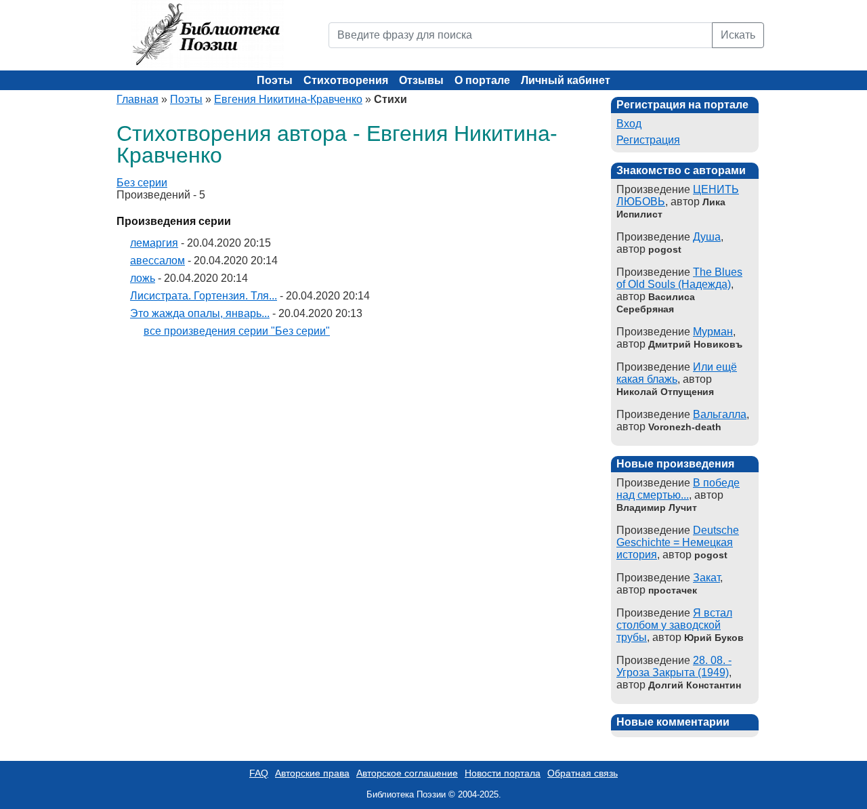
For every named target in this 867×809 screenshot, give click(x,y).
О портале (482, 80)
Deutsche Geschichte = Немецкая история (677, 542)
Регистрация (648, 140)
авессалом (157, 260)
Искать (738, 35)
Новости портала (503, 773)
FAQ (258, 773)
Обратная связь (582, 773)
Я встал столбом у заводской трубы (674, 625)
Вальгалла (719, 414)
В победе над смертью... (678, 489)
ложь (142, 278)
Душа (707, 237)
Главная (137, 99)
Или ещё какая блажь (676, 373)
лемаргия (154, 243)
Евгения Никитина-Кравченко (288, 99)
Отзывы (421, 80)
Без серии (142, 182)
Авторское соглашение (407, 773)
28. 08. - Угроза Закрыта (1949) (674, 666)
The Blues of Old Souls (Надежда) (679, 278)
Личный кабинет (565, 80)
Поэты (275, 80)
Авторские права (312, 773)
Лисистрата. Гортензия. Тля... (203, 296)
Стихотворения (345, 80)
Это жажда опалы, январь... (200, 313)
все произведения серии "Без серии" (237, 331)
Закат (706, 577)
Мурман (713, 331)
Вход (628, 123)
